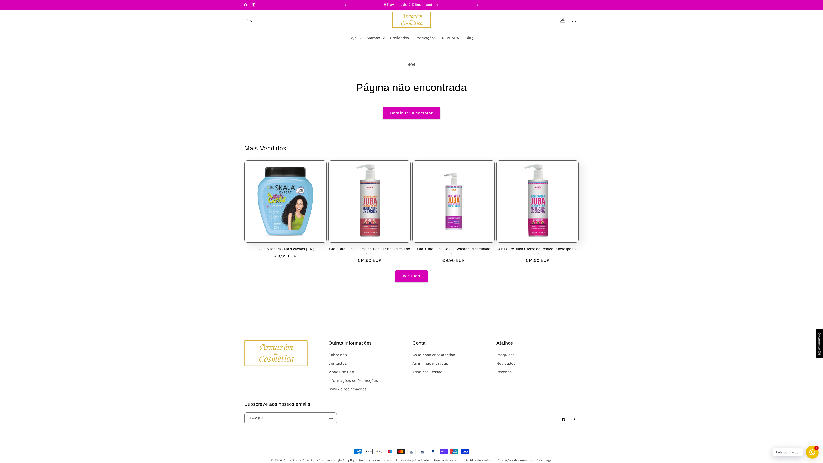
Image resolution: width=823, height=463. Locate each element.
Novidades (505, 363)
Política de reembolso (375, 460)
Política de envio (478, 460)
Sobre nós (337, 355)
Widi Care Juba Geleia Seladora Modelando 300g (453, 251)
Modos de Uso (341, 372)
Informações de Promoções (353, 380)
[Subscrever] (331, 418)
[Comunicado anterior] (345, 5)
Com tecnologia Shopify (336, 460)
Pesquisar (505, 355)
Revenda (504, 372)
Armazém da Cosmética (301, 460)
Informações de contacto (513, 460)
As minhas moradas (430, 363)
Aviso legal (544, 460)
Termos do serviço (447, 460)
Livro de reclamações (347, 389)
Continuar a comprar (411, 113)
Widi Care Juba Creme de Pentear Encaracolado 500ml (369, 251)
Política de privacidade (412, 460)
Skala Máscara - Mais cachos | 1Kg (285, 249)
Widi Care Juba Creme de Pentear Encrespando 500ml (537, 251)
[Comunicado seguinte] (477, 5)
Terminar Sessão (427, 372)
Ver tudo (412, 276)
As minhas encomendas (433, 355)
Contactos (337, 363)
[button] (250, 20)
